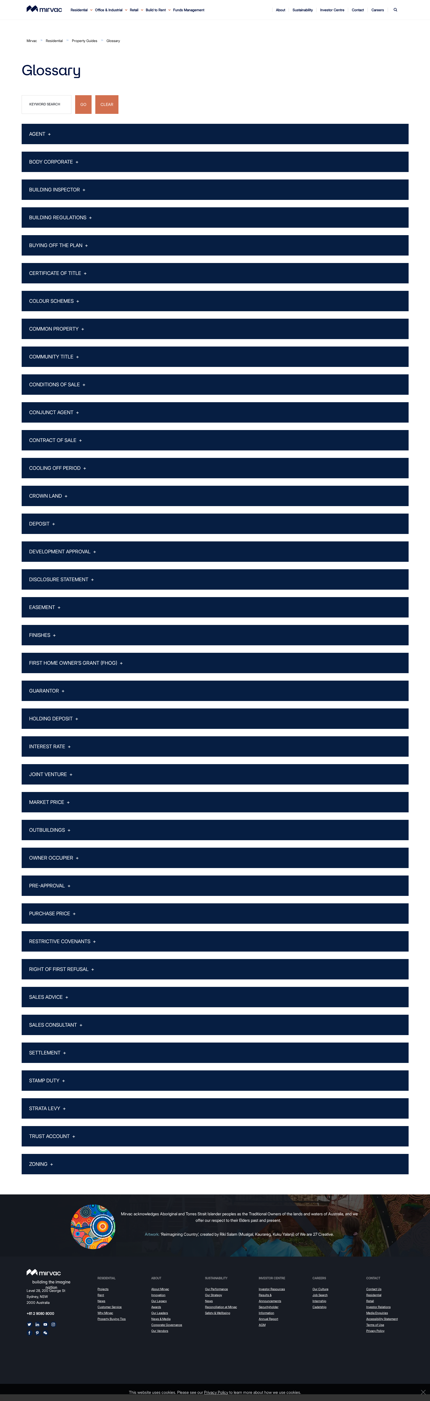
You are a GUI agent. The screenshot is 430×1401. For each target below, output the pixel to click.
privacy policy (216, 1392)
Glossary (113, 41)
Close (422, 1392)
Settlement (47, 1053)
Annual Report (268, 1319)
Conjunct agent (54, 412)
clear (107, 104)
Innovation (158, 1295)
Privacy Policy (375, 1331)
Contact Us (373, 1289)
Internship (319, 1301)
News (101, 1301)
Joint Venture (51, 774)
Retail (370, 1301)
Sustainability (216, 1278)
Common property (56, 329)
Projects (103, 1289)
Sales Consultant (56, 1025)
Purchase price (52, 914)
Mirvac (32, 41)
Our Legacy (159, 1301)
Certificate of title (58, 273)
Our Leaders (159, 1313)
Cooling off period (57, 468)
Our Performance (216, 1289)
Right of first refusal (61, 969)
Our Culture (320, 1289)
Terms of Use (375, 1325)
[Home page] (44, 1272)
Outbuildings (50, 830)
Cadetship (319, 1307)
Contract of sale (55, 440)
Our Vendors (159, 1331)
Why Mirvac (105, 1313)
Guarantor (47, 691)
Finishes (42, 635)
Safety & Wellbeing (217, 1313)
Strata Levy (47, 1108)
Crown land (48, 496)
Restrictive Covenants (62, 941)
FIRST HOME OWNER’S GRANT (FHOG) (76, 663)
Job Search (320, 1295)
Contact (373, 1278)
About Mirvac (160, 1289)
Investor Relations (378, 1307)
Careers (319, 1278)
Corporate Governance (166, 1325)
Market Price (49, 802)
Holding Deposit (53, 719)
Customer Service (110, 1307)
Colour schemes (54, 301)
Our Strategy (213, 1295)
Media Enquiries (377, 1313)
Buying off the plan (58, 245)
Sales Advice (48, 997)
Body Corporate (54, 162)
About (156, 1278)
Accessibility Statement (382, 1319)
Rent (101, 1295)
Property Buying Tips (112, 1319)
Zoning (41, 1164)
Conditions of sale (57, 385)
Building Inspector (57, 190)
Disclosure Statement (61, 579)
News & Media (160, 1319)
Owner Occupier (54, 858)
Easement (45, 607)
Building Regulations (60, 217)
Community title (54, 357)
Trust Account (52, 1136)
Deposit (42, 524)
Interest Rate (50, 746)
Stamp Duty (47, 1081)
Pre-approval (50, 886)
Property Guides (84, 41)
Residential (54, 41)
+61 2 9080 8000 (40, 1313)
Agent (40, 134)
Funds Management (188, 10)
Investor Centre (272, 1278)
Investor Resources (272, 1289)
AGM (262, 1325)
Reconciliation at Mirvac (221, 1307)
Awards (156, 1307)
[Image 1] (44, 8)
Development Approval (62, 552)
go (83, 104)
